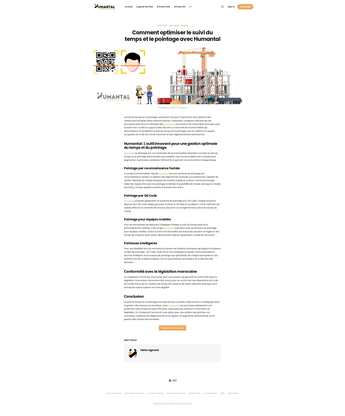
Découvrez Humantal (176, 393)
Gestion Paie (194, 393)
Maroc (184, 25)
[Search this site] (222, 7)
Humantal (169, 124)
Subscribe (245, 6)
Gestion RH (174, 25)
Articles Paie (163, 6)
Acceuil (128, 6)
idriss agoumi (149, 350)
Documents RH (210, 393)
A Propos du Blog (155, 393)
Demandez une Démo (172, 328)
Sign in (231, 6)
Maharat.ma (233, 393)
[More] (190, 7)
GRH (222, 393)
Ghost (189, 403)
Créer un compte (113, 393)
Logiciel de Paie (144, 6)
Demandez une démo (134, 393)
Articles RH (179, 6)
